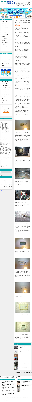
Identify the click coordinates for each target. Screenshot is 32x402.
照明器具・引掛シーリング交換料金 (6, 87)
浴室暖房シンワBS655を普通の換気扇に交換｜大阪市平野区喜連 (24, 351)
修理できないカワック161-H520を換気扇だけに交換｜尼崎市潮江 (24, 359)
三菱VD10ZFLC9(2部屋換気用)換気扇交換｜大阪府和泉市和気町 (26, 385)
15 (9, 182)
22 (9, 184)
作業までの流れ (4, 96)
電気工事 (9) (3, 44)
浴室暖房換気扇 (17, 25)
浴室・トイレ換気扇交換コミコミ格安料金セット (7, 55)
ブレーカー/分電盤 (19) (5, 34)
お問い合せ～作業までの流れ (5, 63)
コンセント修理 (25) (4, 38)
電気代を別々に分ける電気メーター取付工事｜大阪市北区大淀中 (25, 389)
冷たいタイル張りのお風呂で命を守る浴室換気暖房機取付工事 (24, 355)
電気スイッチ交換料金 (4, 83)
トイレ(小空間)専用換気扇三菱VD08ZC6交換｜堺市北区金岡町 (26, 382)
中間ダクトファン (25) (5, 21)
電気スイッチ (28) (4, 32)
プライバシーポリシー (4, 100)
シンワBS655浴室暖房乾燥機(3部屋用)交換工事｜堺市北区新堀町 (24, 363)
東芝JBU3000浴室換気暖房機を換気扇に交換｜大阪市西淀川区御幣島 (24, 347)
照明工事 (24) (3, 36)
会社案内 (3, 102)
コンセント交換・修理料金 (5, 85)
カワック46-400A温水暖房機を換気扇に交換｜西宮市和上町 (24, 367)
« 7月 (1, 190)
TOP (5, 376)
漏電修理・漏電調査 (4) (5, 42)
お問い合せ (3, 65)
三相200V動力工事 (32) (5, 40)
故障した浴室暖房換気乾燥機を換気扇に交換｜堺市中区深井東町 (27, 372)
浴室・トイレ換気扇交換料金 (5, 81)
